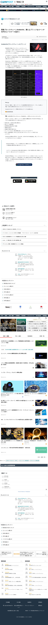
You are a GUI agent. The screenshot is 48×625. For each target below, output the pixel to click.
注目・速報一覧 (41, 457)
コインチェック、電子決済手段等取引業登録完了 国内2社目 (15, 447)
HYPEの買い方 (7, 300)
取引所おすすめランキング (9, 283)
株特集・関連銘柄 (29, 4)
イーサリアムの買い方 (8, 294)
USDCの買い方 (7, 289)
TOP (2, 6)
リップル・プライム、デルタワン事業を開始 (11, 372)
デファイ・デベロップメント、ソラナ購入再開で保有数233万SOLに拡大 (12, 394)
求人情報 (18, 602)
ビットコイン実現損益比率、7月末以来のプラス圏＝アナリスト (35, 441)
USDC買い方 (13, 4)
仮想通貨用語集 (9, 111)
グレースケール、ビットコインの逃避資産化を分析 (35, 393)
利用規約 (40, 602)
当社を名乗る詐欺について (18, 606)
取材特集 (23, 6)
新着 (6, 6)
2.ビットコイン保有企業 (24, 460)
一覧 (44, 225)
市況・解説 (11, 6)
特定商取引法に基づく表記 (13, 610)
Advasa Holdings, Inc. (22, 254)
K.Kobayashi (4, 36)
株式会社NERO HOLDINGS (23, 262)
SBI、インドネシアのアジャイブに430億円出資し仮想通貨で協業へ (17, 419)
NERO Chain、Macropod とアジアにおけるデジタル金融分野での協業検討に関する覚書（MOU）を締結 (27, 553)
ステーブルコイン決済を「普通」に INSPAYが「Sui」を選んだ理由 (26, 270)
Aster (19, 274)
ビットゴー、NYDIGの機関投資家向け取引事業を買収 (14, 353)
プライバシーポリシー (29, 605)
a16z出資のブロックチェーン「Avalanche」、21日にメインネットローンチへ (24, 116)
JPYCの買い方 (7, 292)
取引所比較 (38, 6)
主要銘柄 (17, 6)
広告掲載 (8, 602)
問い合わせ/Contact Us (8, 605)
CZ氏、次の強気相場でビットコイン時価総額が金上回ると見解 (12, 441)
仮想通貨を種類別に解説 (10, 208)
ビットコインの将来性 (5, 4)
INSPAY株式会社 (21, 268)
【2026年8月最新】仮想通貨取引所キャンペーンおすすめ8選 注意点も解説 (19, 349)
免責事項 (29, 602)
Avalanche (6, 37)
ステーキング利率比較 (20, 4)
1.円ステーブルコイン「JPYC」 (12, 460)
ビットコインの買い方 (10, 212)
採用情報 (45, 6)
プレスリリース (30, 6)
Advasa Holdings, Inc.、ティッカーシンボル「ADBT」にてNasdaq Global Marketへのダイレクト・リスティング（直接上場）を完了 (25, 257)
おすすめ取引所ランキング (11, 217)
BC (37, 36)
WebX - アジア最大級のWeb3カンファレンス (34, 610)
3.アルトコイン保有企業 (34, 460)
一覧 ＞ (45, 319)
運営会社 (40, 605)
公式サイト (25, 97)
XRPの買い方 (7, 297)
